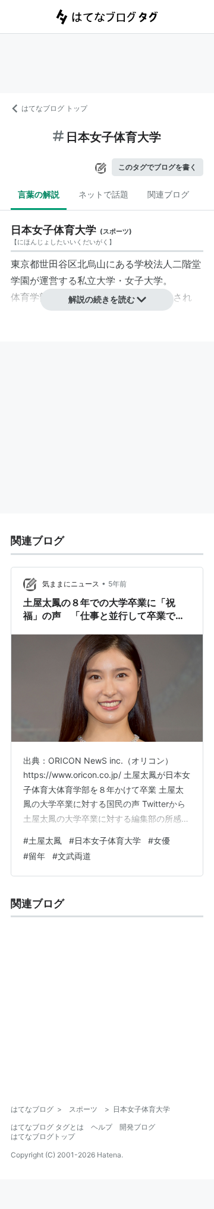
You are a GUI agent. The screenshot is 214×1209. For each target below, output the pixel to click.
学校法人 (153, 264)
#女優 (159, 840)
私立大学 (96, 280)
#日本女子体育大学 (105, 840)
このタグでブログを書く (157, 166)
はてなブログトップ (43, 1136)
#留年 (34, 856)
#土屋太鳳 (42, 840)
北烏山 (91, 264)
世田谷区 (58, 264)
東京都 (25, 264)
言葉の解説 (38, 194)
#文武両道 (71, 856)
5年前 (117, 583)
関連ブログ (168, 194)
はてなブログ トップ (54, 108)
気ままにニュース (70, 583)
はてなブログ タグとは (47, 1126)
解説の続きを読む (101, 299)
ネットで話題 (103, 194)
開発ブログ (137, 1126)
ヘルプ (101, 1126)
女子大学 (144, 280)
